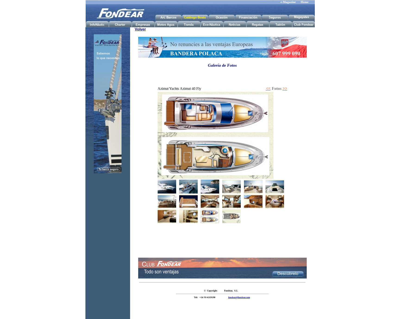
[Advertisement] (108, 249)
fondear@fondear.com (239, 297)
